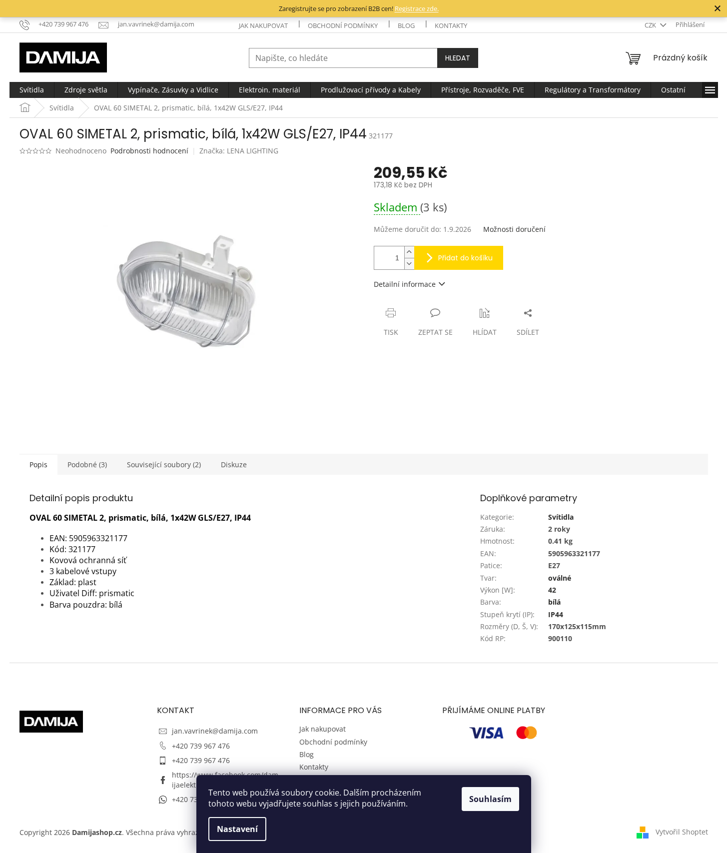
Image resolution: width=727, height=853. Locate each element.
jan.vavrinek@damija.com (215, 731)
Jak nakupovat (263, 25)
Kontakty (451, 25)
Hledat (457, 58)
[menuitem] (31, 90)
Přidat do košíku (465, 258)
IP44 (555, 614)
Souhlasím (490, 799)
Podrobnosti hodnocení (149, 150)
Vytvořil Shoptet (682, 832)
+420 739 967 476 (201, 746)
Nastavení (237, 829)
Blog (406, 25)
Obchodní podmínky (343, 25)
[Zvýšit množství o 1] (409, 252)
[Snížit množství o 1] (409, 263)
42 (552, 590)
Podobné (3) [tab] (87, 464)
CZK (651, 24)
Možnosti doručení (514, 229)
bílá (554, 602)
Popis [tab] (38, 464)
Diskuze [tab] (234, 464)
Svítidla (561, 517)
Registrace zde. (417, 8)
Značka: (238, 150)
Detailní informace (405, 284)
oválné (559, 578)
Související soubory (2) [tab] (164, 464)
